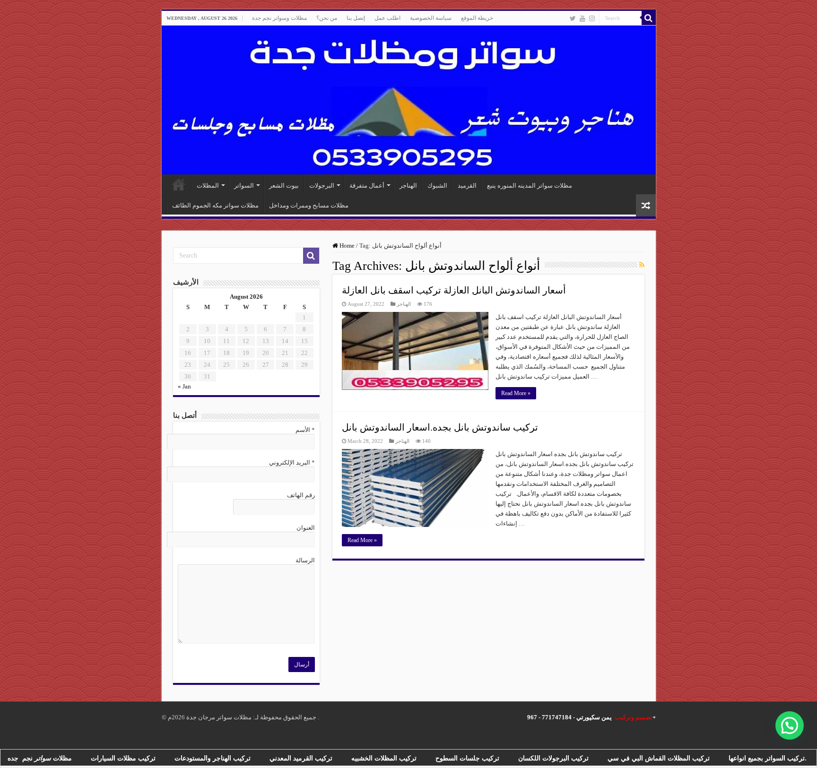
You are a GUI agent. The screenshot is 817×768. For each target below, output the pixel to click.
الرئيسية (178, 184)
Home (346, 245)
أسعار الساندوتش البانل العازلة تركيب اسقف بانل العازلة (454, 290)
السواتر (244, 185)
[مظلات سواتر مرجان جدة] (409, 100)
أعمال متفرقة (366, 185)
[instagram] (592, 18)
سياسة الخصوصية (431, 18)
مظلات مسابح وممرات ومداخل (308, 205)
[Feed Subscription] (641, 265)
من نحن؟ (326, 18)
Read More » (515, 393)
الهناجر (408, 185)
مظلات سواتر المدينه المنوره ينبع (529, 185)
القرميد (467, 185)
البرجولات (321, 185)
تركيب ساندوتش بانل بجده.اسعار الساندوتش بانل (440, 427)
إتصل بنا (356, 18)
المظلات (208, 185)
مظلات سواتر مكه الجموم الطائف (215, 205)
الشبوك (437, 185)
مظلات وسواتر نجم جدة (279, 18)
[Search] (649, 18)
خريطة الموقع (477, 18)
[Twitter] (573, 18)
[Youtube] (582, 18)
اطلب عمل (387, 18)
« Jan (184, 386)
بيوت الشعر (284, 185)
